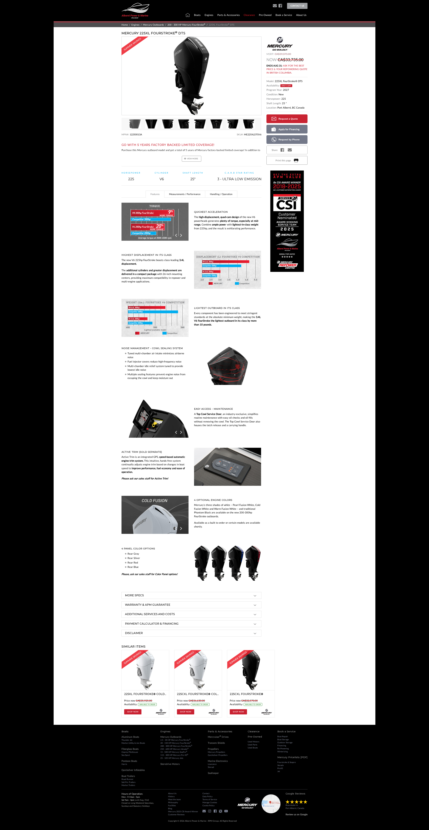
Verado (280, 765)
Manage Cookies (209, 802)
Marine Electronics (218, 760)
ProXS (280, 768)
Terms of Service (209, 799)
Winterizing (282, 751)
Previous (176, 235)
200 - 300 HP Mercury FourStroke (186, 24)
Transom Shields (216, 742)
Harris (124, 764)
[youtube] (227, 811)
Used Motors (253, 741)
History (171, 796)
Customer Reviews (176, 814)
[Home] (135, 10)
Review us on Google (297, 814)
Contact (205, 793)
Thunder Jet (126, 740)
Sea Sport (125, 755)
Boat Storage (283, 739)
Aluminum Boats (130, 736)
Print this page (283, 160)
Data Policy (207, 796)
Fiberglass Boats (130, 748)
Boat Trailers (128, 776)
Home (124, 24)
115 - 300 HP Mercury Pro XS (174, 755)
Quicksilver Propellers (217, 755)
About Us (301, 14)
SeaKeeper (213, 773)
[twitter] (221, 811)
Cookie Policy (208, 805)
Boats (197, 14)
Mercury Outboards (153, 24)
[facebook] (280, 6)
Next (180, 235)
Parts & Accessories (228, 14)
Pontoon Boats (129, 760)
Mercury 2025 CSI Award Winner (183, 811)
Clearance (249, 14)
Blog (170, 808)
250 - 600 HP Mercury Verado (174, 749)
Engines (209, 14)
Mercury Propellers (216, 752)
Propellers (213, 748)
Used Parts (252, 744)
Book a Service (283, 14)
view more (191, 158)
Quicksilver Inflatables (133, 770)
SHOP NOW (132, 712)
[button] (275, 6)
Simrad (211, 767)
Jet (278, 771)
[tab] (155, 194)
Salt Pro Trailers (128, 782)
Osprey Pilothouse (129, 752)
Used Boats (253, 747)
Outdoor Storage (284, 742)
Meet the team (174, 799)
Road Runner (127, 779)
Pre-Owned (265, 14)
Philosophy (173, 802)
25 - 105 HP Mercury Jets (171, 758)
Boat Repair (282, 736)
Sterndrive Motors (170, 763)
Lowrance (212, 764)
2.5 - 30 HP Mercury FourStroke (175, 740)
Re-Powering (283, 748)
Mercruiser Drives (218, 736)
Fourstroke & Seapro (286, 762)
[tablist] (191, 194)
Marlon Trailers (128, 785)
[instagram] (210, 811)
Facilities (172, 805)
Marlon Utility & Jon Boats (133, 743)
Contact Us (297, 5)
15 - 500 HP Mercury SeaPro (173, 752)
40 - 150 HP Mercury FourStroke (175, 743)
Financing (281, 745)
